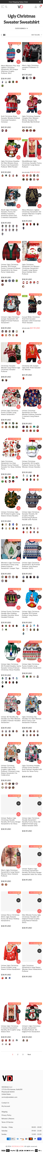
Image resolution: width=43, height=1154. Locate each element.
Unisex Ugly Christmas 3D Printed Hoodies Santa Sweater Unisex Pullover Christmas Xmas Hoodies (11, 667)
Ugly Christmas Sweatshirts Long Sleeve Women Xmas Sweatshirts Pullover (32, 968)
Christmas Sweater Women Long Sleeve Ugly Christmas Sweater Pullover (10, 368)
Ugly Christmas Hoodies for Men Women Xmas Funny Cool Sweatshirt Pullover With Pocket (10, 164)
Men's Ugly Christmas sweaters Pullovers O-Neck (30, 67)
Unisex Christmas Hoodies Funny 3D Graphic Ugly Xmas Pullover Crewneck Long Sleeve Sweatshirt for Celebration (10, 770)
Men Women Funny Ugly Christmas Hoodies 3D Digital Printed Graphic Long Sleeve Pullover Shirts (31, 918)
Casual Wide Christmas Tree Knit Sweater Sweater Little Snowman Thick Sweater (31, 319)
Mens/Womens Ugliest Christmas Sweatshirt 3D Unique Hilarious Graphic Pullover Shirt (31, 212)
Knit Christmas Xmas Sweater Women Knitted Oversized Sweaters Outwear (10, 119)
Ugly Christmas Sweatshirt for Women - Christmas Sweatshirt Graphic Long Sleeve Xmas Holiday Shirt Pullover (31, 269)
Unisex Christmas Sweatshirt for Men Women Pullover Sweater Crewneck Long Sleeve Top (31, 414)
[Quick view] (18, 51)
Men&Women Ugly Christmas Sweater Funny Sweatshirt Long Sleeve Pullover (32, 164)
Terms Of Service (7, 1122)
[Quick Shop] (18, 62)
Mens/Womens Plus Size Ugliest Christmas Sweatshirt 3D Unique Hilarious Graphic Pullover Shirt (10, 69)
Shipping (4, 1112)
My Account (6, 1106)
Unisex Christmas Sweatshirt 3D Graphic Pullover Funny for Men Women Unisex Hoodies (31, 464)
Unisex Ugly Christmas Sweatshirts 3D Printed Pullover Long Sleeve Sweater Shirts (31, 565)
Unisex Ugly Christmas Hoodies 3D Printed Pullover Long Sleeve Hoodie (30, 614)
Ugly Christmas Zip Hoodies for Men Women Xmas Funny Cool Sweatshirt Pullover (31, 719)
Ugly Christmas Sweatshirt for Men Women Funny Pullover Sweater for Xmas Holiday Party (11, 465)
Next (29, 1054)
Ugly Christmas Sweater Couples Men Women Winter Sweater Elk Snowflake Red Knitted (31, 119)
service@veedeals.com (9, 1097)
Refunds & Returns (8, 1118)
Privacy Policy (6, 1115)
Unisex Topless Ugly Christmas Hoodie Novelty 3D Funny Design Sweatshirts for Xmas (10, 821)
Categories (20, 28)
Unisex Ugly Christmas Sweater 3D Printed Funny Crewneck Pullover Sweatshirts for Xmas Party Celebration (11, 268)
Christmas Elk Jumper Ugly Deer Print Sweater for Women (31, 367)
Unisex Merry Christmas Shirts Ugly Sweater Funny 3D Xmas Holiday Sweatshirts (10, 917)
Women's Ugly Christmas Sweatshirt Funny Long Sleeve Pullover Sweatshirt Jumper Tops (10, 565)
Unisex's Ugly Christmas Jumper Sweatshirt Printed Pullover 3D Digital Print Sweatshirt (31, 1029)
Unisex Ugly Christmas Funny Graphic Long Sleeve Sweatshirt (9, 412)
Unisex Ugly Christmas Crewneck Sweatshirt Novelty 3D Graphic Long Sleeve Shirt (10, 1029)
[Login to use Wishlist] (18, 45)
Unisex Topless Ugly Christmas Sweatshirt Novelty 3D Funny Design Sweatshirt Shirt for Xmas (32, 871)
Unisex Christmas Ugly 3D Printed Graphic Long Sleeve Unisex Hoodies (10, 514)
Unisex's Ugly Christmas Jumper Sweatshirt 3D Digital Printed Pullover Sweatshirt (10, 319)
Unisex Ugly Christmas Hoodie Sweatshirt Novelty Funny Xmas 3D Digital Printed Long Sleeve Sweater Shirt (31, 821)
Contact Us (5, 1103)
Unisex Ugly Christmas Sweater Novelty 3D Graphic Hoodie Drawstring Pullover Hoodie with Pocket (30, 515)
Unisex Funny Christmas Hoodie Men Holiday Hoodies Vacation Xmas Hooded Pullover (10, 614)
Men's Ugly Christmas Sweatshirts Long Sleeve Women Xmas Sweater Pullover (10, 873)
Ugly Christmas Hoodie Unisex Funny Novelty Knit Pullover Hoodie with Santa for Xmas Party (32, 768)
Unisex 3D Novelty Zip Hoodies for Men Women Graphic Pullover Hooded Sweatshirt (10, 719)
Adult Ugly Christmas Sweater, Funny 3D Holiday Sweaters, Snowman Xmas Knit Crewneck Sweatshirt (9, 213)
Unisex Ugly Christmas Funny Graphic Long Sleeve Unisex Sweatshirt (31, 666)
